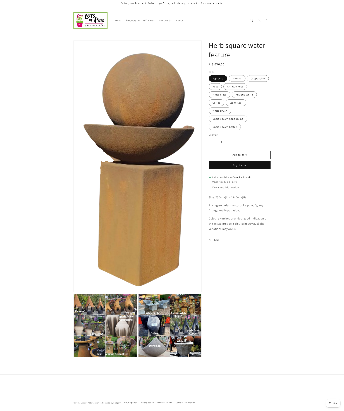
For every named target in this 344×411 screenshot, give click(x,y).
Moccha (237, 78)
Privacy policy (147, 402)
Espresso (217, 78)
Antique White (244, 94)
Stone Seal (236, 102)
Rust (215, 86)
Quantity (213, 135)
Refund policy (130, 402)
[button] (132, 20)
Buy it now (240, 165)
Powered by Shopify (111, 403)
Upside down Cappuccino (227, 119)
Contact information (185, 402)
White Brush (219, 111)
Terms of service (164, 402)
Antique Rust (235, 86)
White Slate (219, 94)
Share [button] (216, 240)
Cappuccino (258, 78)
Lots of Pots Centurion (91, 403)
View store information (225, 187)
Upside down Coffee (224, 127)
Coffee (216, 102)
